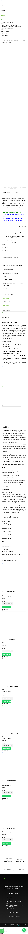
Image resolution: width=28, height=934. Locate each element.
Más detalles (6, 298)
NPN (24, 40)
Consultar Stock (7, 843)
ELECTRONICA (8, 40)
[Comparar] (3, 825)
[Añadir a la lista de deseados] (9, 825)
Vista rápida (6, 825)
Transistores (20, 40)
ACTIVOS (14, 40)
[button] (7, 839)
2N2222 (10, 325)
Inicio (3, 40)
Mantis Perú (20, 925)
